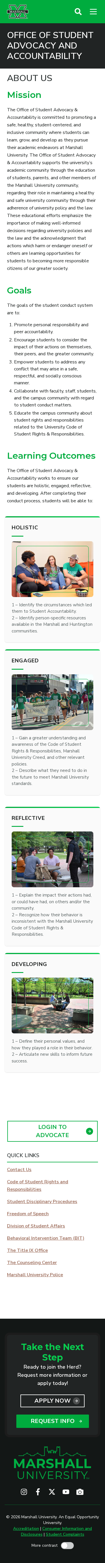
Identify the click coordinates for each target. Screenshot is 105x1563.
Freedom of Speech (28, 1214)
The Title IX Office (27, 1250)
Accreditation (26, 1528)
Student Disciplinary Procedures (42, 1201)
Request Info (53, 1421)
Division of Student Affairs (36, 1226)
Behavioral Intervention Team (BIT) (45, 1238)
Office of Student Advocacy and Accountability (50, 46)
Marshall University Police (35, 1275)
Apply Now (52, 1401)
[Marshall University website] (17, 12)
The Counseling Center (32, 1262)
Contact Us (19, 1169)
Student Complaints (65, 1534)
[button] (78, 11)
